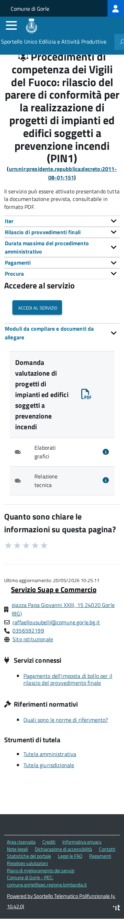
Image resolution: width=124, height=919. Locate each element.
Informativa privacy (82, 841)
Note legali (17, 849)
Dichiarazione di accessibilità (63, 849)
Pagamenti (100, 856)
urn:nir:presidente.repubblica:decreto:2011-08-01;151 (63, 173)
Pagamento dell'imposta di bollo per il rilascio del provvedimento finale (67, 679)
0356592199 (28, 630)
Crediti (48, 841)
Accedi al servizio (37, 307)
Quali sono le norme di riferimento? (65, 720)
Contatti (107, 849)
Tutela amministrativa (49, 754)
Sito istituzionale (32, 639)
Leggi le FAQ (70, 856)
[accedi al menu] (11, 25)
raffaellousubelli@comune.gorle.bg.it (56, 622)
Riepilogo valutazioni (27, 863)
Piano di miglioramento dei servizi (40, 870)
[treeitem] (115, 8)
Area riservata (21, 841)
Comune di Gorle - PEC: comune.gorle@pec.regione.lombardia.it (47, 881)
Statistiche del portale (29, 856)
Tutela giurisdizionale (48, 765)
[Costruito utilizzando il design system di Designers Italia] (116, 908)
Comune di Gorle (30, 8)
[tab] (62, 221)
